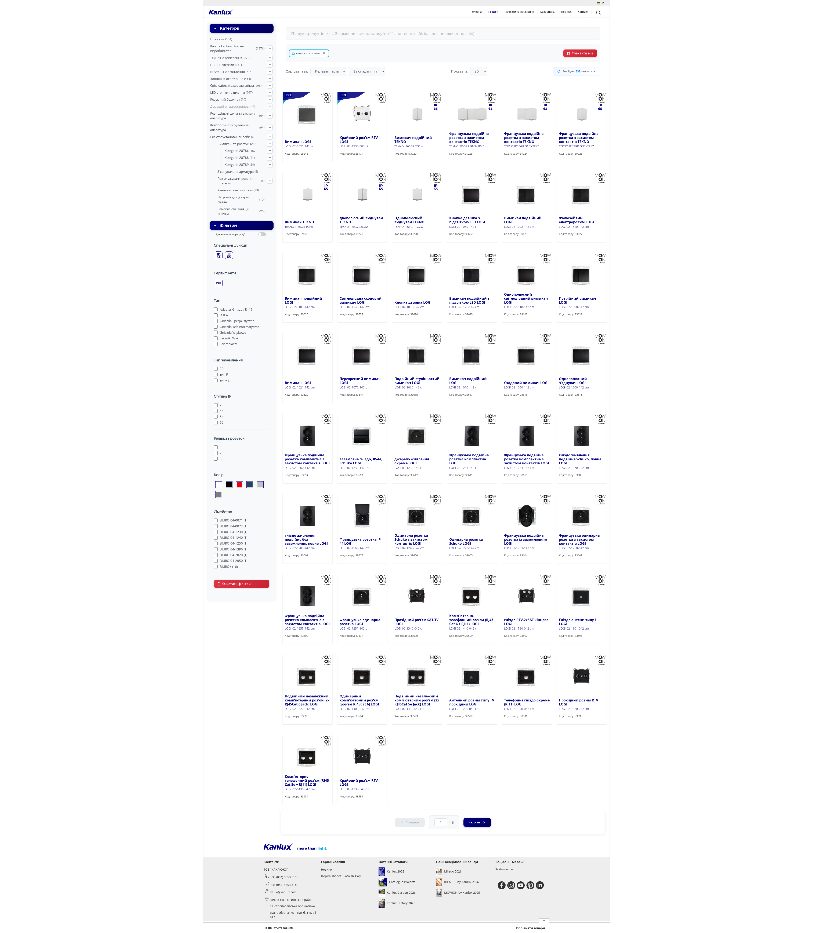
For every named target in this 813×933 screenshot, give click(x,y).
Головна (476, 12)
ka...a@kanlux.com (283, 892)
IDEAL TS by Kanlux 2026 (461, 882)
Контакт (583, 12)
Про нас (566, 12)
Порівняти (298, 161)
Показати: (459, 71)
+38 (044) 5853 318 (283, 885)
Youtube (521, 885)
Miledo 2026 (453, 871)
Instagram (512, 885)
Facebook (502, 885)
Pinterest (531, 885)
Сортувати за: (297, 71)
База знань (547, 12)
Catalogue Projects (402, 882)
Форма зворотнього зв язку (341, 876)
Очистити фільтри (236, 584)
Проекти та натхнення (519, 12)
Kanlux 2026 (395, 871)
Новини (326, 869)
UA (602, 3)
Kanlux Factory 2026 (401, 903)
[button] (600, 3)
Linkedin (540, 885)
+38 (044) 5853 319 (283, 877)
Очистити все (582, 53)
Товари (493, 12)
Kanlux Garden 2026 (401, 892)
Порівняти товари (530, 928)
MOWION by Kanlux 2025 (462, 892)
